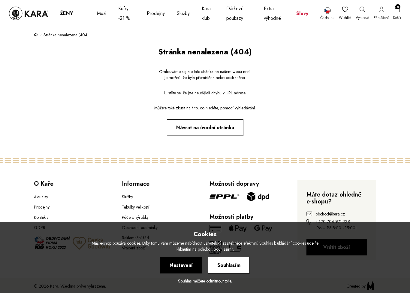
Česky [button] (324, 18)
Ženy (66, 13)
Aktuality (41, 197)
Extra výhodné (272, 13)
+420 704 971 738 (332, 221)
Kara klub (206, 13)
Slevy (302, 13)
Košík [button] (397, 13)
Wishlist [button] (345, 17)
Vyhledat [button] (362, 17)
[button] (327, 14)
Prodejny (156, 13)
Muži (101, 13)
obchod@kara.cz (330, 214)
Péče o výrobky (135, 217)
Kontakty (41, 217)
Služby (183, 13)
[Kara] (28, 13)
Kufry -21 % (124, 13)
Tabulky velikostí (135, 207)
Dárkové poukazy (234, 13)
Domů (36, 35)
